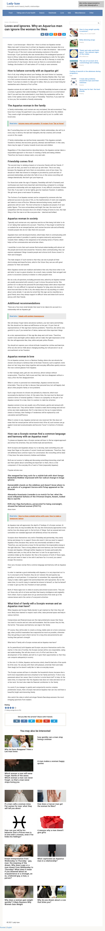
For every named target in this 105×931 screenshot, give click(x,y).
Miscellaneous (80, 13)
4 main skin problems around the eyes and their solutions (89, 80)
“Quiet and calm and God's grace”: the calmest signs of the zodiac (89, 52)
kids (69, 13)
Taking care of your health (26, 13)
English (9, 927)
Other (91, 13)
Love (62, 13)
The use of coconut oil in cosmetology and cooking (89, 62)
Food (10, 13)
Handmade (52, 13)
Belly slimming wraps (87, 40)
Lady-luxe (13, 3)
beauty (41, 13)
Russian (2, 927)
